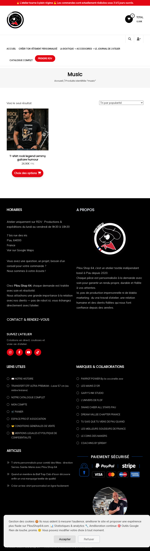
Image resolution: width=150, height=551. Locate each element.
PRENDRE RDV (45, 58)
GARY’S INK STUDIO (92, 392)
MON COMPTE (19, 404)
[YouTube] (28, 352)
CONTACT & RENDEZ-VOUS (28, 319)
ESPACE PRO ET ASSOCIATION (28, 418)
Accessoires (84, 48)
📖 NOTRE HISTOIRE (22, 378)
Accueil (11, 48)
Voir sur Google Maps (20, 250)
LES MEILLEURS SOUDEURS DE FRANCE (103, 428)
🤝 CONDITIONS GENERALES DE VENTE (33, 425)
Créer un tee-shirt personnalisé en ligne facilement (40, 485)
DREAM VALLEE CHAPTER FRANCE (100, 414)
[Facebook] (19, 352)
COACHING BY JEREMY (93, 443)
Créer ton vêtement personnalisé (38, 48)
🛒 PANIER (17, 411)
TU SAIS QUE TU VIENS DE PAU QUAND (103, 421)
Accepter (65, 539)
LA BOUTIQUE (67, 48)
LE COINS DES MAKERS (94, 435)
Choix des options (25, 173)
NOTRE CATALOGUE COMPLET (28, 397)
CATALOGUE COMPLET (21, 60)
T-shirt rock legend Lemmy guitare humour (28, 158)
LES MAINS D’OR (90, 385)
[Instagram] (10, 352)
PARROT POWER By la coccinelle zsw (102, 378)
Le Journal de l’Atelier (107, 48)
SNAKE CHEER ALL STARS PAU (98, 407)
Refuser (89, 539)
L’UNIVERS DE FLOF (92, 400)
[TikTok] (37, 352)
